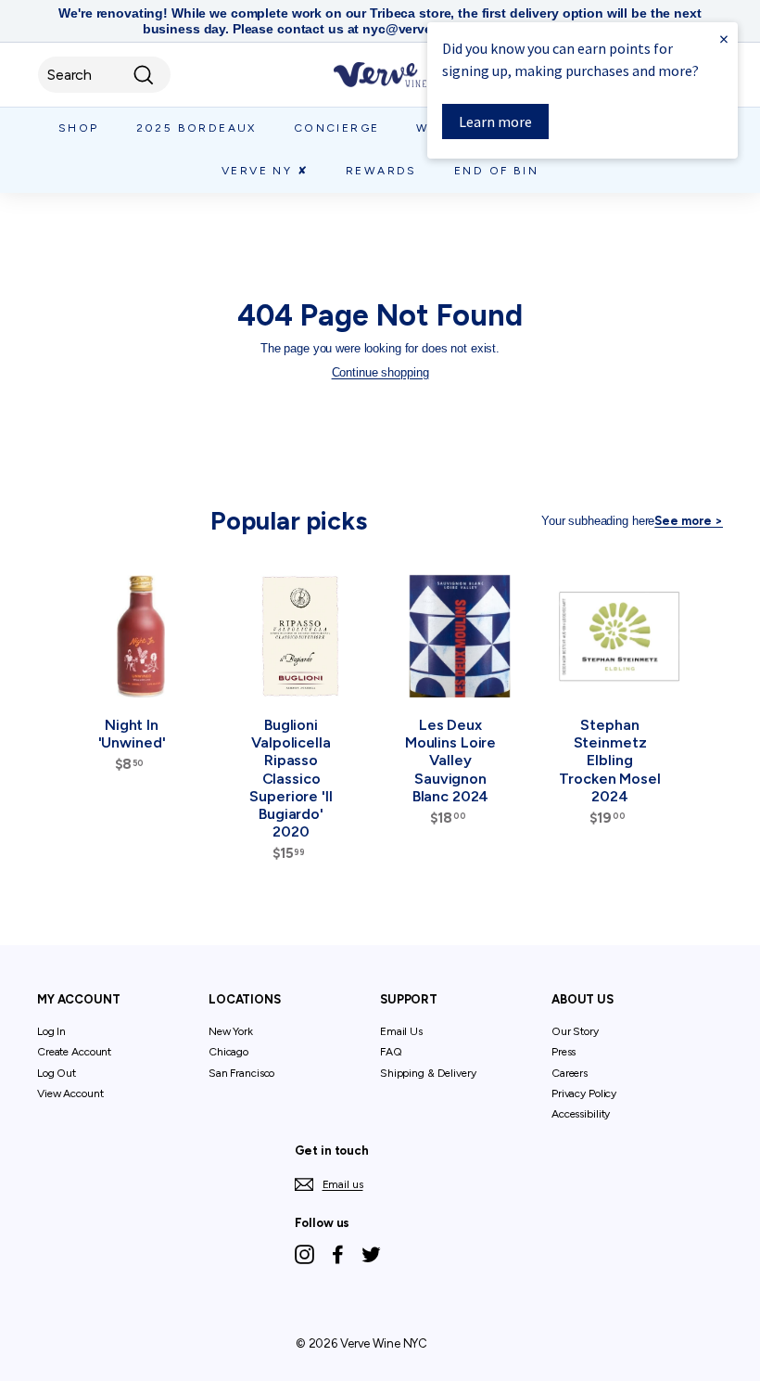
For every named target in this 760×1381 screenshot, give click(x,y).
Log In (51, 1031)
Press (563, 1051)
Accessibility (580, 1113)
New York (231, 1031)
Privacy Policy (583, 1093)
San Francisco (241, 1073)
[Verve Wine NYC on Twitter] (371, 1254)
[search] (104, 75)
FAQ (391, 1051)
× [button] (723, 38)
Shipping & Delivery (428, 1073)
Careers (569, 1073)
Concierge (337, 127)
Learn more (495, 121)
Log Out (56, 1073)
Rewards (381, 170)
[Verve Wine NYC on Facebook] (338, 1254)
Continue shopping (380, 372)
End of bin (496, 170)
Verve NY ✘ (265, 170)
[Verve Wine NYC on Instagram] (304, 1254)
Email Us (401, 1031)
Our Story (575, 1031)
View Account (70, 1093)
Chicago (228, 1051)
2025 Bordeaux (196, 127)
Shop (78, 127)
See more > (688, 521)
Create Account (74, 1051)
